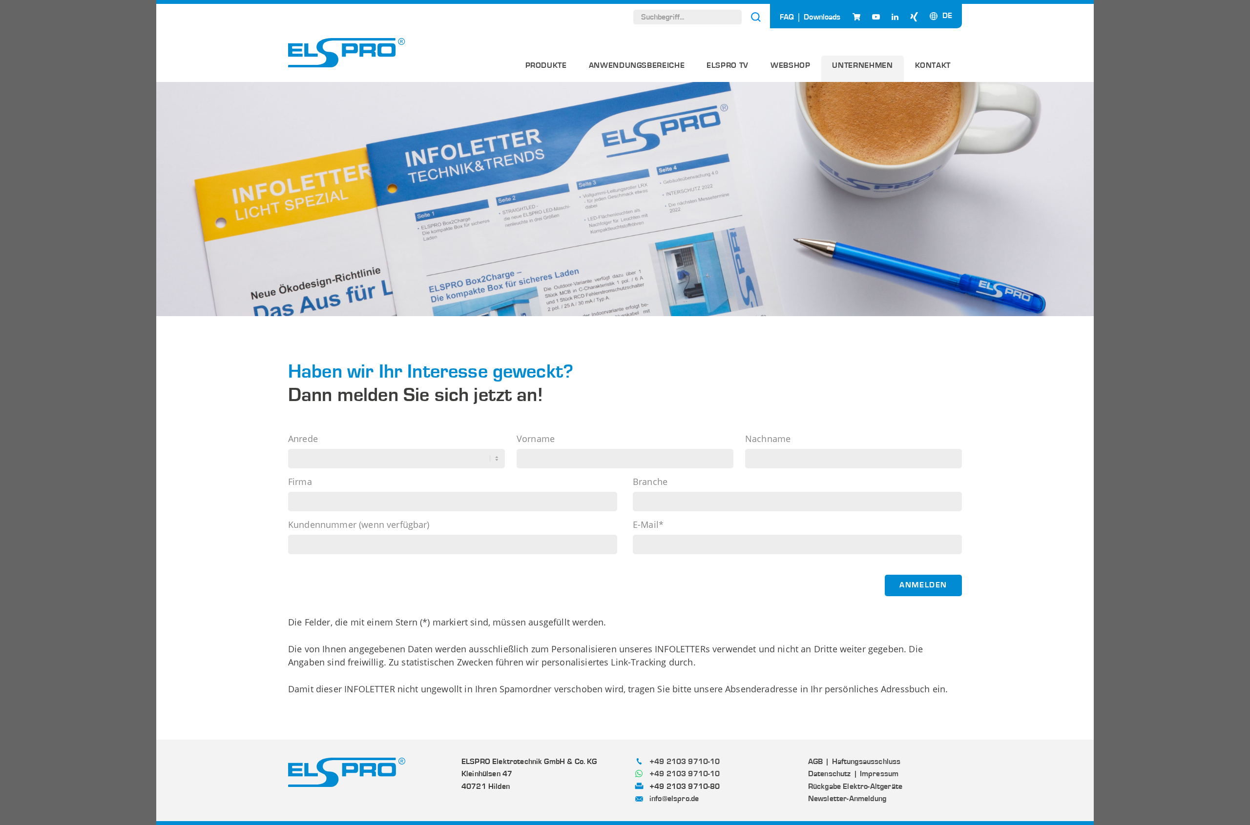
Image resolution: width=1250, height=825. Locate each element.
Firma (300, 482)
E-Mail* (648, 525)
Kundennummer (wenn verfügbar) (359, 525)
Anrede (303, 439)
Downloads (822, 17)
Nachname (768, 439)
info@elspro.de (674, 798)
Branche (650, 482)
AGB (815, 761)
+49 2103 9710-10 (684, 761)
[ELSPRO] (346, 52)
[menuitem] (546, 69)
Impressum (879, 773)
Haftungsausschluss (866, 761)
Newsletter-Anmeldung (847, 798)
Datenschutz (829, 773)
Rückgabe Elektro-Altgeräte (855, 786)
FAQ (787, 17)
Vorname (536, 439)
